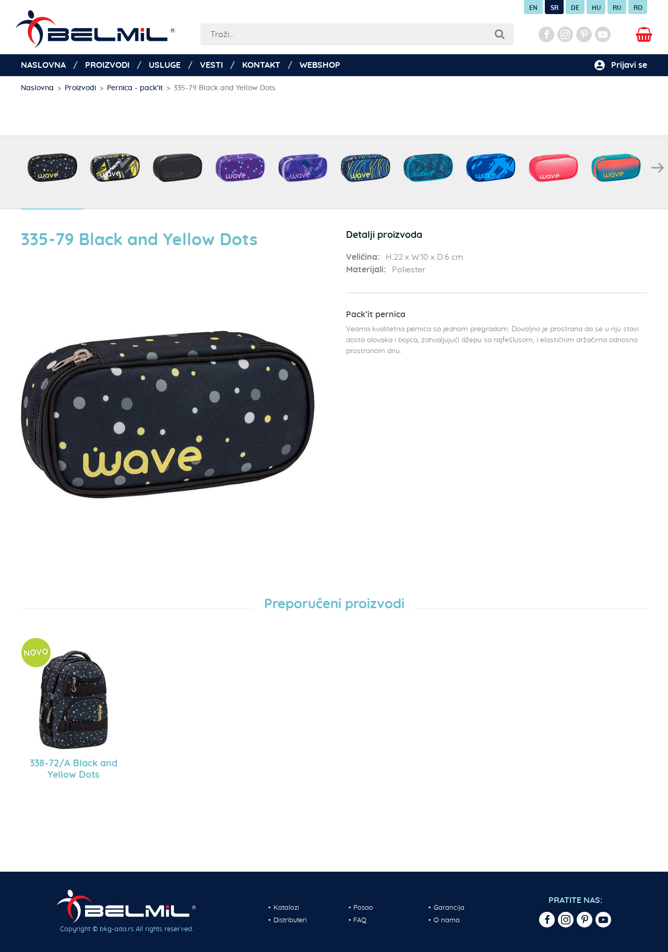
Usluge (165, 65)
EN (533, 8)
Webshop (320, 65)
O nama (447, 920)
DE (575, 8)
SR (554, 8)
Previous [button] (10, 167)
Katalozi (286, 908)
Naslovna (43, 65)
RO (638, 8)
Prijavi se (629, 65)
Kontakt (261, 65)
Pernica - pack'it (135, 88)
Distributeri (290, 920)
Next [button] (657, 167)
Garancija (449, 908)
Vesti (211, 65)
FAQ (359, 920)
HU (596, 8)
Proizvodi (107, 65)
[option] (52, 173)
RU (617, 8)
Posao (363, 908)
